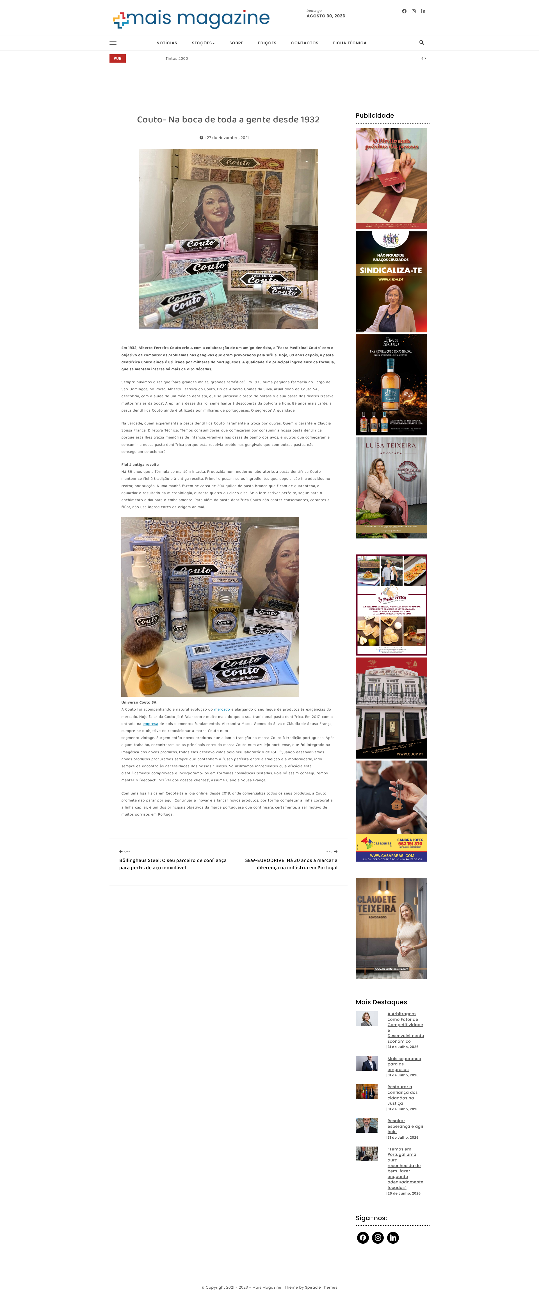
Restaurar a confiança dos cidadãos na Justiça (403, 1095)
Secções (202, 43)
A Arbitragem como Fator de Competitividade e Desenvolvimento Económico (406, 1027)
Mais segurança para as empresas (404, 1064)
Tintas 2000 (177, 58)
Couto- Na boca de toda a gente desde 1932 (228, 120)
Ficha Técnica (350, 43)
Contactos (304, 43)
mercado (222, 710)
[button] (422, 59)
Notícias (166, 43)
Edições (267, 43)
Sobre (236, 43)
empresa (150, 724)
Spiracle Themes (321, 1287)
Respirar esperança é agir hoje (406, 1126)
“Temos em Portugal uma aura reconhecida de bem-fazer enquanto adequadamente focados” (405, 1168)
